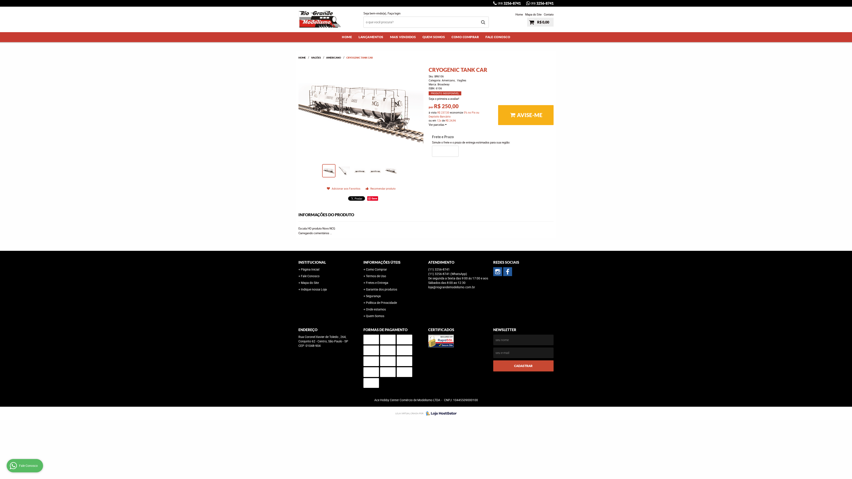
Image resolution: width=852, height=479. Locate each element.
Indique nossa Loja (314, 289)
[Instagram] (497, 271)
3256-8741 (509, 3)
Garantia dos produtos (381, 289)
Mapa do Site (533, 14)
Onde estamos (376, 309)
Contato (549, 14)
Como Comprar (465, 37)
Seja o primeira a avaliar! (444, 99)
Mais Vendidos (403, 37)
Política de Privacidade (381, 302)
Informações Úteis (381, 262)
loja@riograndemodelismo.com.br (451, 287)
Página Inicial (310, 269)
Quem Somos (433, 37)
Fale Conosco (497, 37)
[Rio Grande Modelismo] (507, 271)
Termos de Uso (376, 276)
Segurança (373, 296)
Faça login (394, 13)
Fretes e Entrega (377, 283)
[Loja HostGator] (440, 413)
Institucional (312, 262)
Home (519, 14)
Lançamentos (371, 37)
